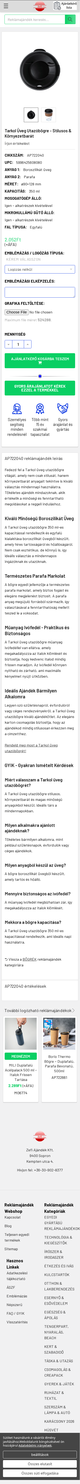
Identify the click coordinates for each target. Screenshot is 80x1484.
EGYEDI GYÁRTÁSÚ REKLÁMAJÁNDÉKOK (62, 1223)
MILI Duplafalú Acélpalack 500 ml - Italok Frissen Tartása (21, 1072)
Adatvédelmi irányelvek (35, 1445)
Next (72, 1010)
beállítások (40, 1454)
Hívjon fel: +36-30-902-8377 (40, 1170)
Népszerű (14, 1304)
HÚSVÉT (51, 1430)
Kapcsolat (12, 1217)
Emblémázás (17, 1296)
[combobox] (40, 19)
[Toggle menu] (6, 6)
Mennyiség (15, 334)
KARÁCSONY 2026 (59, 1421)
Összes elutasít (40, 1464)
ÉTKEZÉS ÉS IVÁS (59, 1266)
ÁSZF (11, 1287)
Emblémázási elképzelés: (30, 281)
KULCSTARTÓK (56, 1274)
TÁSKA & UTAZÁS (58, 1360)
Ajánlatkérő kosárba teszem (40, 358)
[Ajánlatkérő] (66, 5)
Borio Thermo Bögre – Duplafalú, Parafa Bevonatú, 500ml (59, 1063)
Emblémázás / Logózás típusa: (34, 256)
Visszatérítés (17, 1322)
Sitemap (11, 1248)
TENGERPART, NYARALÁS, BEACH (56, 1332)
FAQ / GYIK (15, 1313)
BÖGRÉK (30, 959)
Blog (7, 1225)
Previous (67, 1010)
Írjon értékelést (17, 143)
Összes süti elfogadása (40, 1473)
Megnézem (20, 1056)
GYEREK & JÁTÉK (59, 1383)
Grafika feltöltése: (25, 303)
